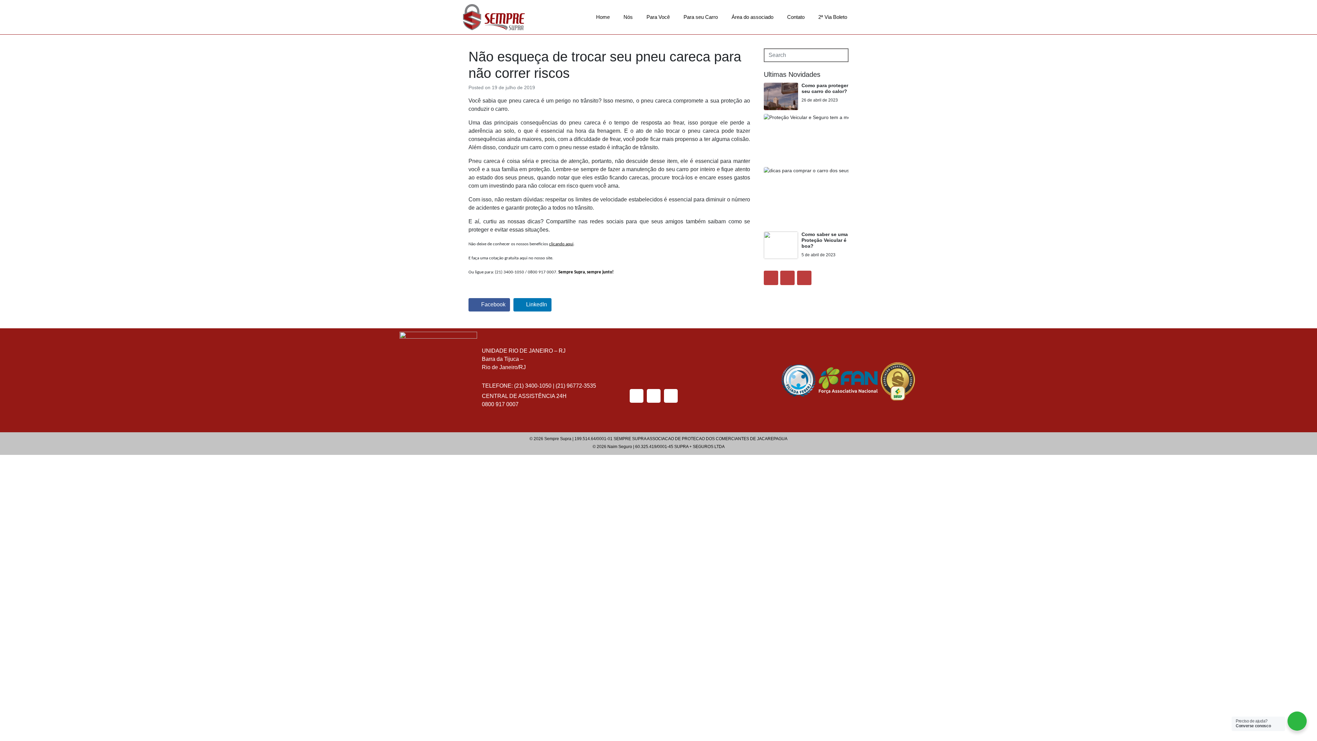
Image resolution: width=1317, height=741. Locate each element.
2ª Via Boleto (832, 17)
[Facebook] (771, 278)
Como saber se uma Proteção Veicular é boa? (825, 240)
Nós (628, 17)
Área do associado (752, 17)
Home (603, 17)
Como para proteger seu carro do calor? (825, 88)
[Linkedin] (804, 278)
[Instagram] (787, 278)
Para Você (658, 17)
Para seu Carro (701, 17)
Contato (796, 17)
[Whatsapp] (671, 396)
